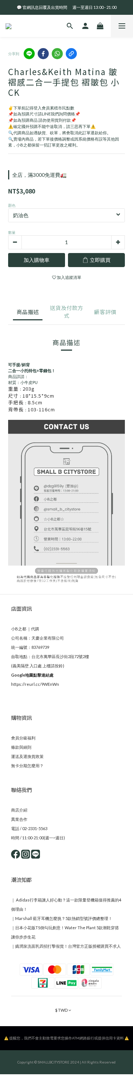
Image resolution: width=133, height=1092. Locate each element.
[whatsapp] (57, 53)
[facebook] (43, 53)
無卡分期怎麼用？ (27, 765)
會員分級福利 (23, 737)
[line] (29, 53)
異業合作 (19, 819)
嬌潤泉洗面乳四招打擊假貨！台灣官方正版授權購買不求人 (68, 946)
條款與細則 (21, 747)
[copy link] (71, 53)
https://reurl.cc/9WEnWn (35, 684)
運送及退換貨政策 (27, 756)
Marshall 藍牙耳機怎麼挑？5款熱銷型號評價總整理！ (63, 918)
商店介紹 (19, 810)
